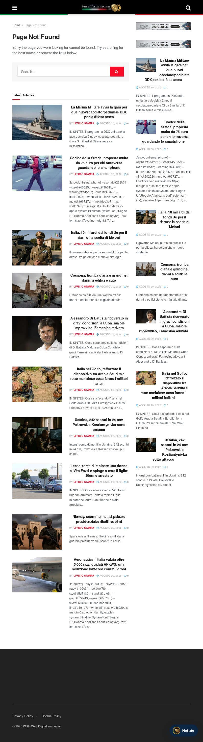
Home (16, 25)
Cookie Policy (51, 716)
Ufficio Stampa (84, 123)
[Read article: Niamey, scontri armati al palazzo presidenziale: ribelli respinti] (37, 532)
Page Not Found (36, 25)
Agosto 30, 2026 (110, 123)
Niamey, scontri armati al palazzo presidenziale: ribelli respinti (99, 519)
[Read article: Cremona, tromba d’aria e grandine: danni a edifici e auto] (37, 290)
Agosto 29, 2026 (110, 334)
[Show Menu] (14, 7)
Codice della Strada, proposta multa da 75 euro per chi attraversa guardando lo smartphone (99, 162)
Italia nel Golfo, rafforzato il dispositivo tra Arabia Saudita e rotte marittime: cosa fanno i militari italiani (99, 376)
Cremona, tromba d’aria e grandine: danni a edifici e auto (98, 278)
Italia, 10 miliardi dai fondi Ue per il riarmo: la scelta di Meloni (99, 235)
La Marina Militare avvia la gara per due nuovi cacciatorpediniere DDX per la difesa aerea (99, 112)
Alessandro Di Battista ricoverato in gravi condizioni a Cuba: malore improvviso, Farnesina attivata (99, 323)
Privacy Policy (22, 716)
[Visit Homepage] (101, 7)
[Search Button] (188, 7)
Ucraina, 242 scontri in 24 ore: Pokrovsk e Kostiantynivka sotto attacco (99, 424)
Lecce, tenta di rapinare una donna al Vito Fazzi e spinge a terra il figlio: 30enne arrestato (99, 470)
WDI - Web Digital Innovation (42, 726)
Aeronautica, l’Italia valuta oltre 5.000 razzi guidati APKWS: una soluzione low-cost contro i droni (99, 564)
